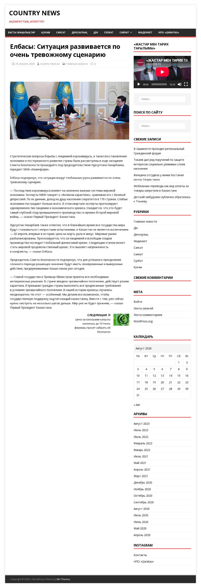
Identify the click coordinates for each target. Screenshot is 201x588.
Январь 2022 (142, 450)
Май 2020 (140, 528)
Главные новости (77, 63)
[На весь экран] (186, 84)
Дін (95, 32)
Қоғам (45, 32)
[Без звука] (180, 84)
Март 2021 (141, 476)
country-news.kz (50, 63)
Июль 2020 (141, 515)
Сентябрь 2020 (144, 502)
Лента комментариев (148, 315)
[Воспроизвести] (139, 84)
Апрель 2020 (142, 535)
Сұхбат (108, 32)
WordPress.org (143, 321)
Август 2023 (142, 423)
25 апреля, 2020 (25, 63)
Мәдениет (145, 32)
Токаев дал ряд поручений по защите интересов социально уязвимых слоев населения (159, 164)
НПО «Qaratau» (168, 32)
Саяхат (124, 32)
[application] (162, 72)
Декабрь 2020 (143, 482)
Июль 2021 (141, 456)
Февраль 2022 (143, 443)
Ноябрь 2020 (142, 489)
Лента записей (143, 308)
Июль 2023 (141, 430)
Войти (138, 302)
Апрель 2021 (142, 469)
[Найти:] (162, 99)
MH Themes (63, 579)
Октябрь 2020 (143, 495)
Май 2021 (140, 463)
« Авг (137, 405)
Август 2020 (142, 509)
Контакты (140, 555)
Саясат (61, 32)
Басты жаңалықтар (21, 32)
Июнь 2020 (141, 522)
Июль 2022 (141, 437)
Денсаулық (79, 32)
